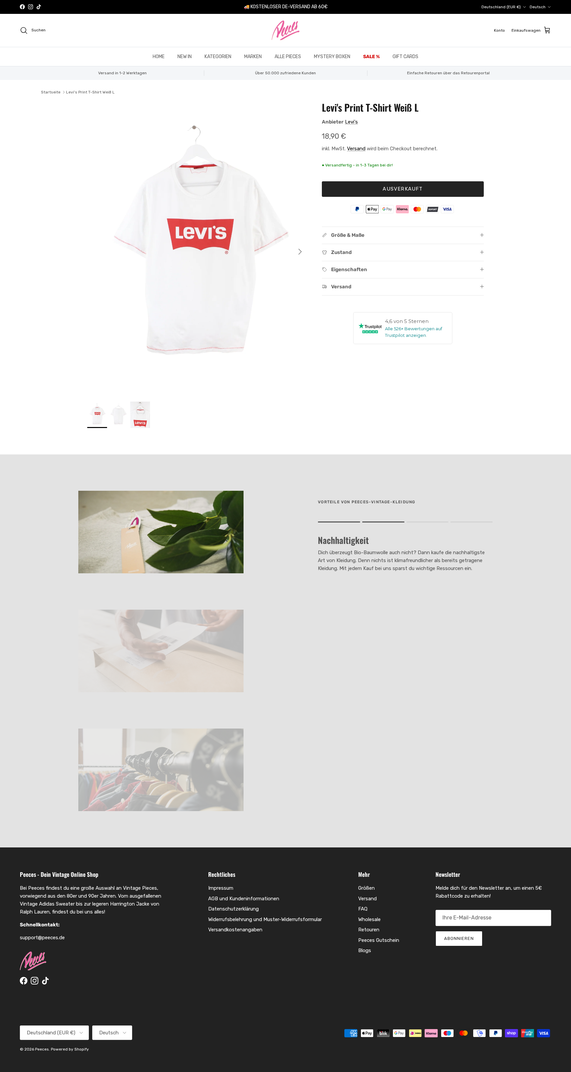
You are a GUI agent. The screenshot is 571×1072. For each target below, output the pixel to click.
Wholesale (369, 919)
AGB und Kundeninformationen (243, 899)
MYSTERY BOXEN (332, 56)
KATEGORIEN (218, 56)
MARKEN (253, 56)
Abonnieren (459, 938)
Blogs (364, 950)
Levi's (351, 122)
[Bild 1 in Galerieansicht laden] (197, 248)
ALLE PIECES (288, 56)
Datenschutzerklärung (233, 909)
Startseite (50, 92)
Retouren (368, 930)
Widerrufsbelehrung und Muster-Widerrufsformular (265, 919)
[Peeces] (286, 30)
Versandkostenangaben (235, 930)
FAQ (362, 909)
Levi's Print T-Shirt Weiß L (90, 92)
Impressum (220, 888)
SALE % (371, 56)
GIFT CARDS (405, 56)
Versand (356, 149)
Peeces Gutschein (378, 940)
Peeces (42, 1049)
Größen (366, 888)
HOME (159, 56)
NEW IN (184, 56)
